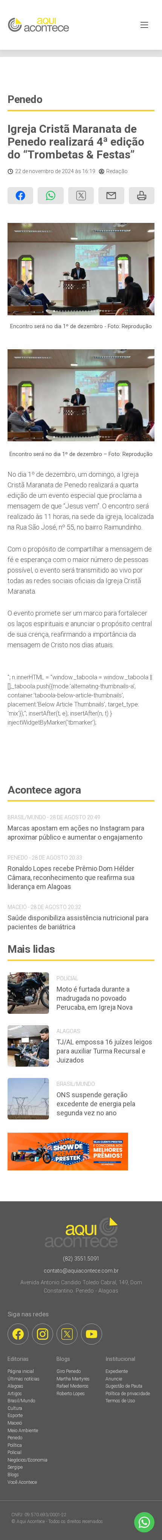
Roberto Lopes (71, 1393)
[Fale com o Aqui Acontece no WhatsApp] (144, 1522)
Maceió (15, 1423)
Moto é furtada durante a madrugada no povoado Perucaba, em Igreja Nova (95, 998)
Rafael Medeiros (73, 1386)
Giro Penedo (69, 1371)
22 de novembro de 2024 (44, 171)
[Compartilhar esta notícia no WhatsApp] (50, 195)
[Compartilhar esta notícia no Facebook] (20, 195)
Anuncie (113, 1379)
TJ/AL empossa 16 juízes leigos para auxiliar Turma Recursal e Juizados (104, 1051)
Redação (117, 171)
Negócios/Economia (27, 1460)
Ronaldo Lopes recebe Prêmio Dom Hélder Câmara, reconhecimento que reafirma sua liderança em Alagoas (71, 877)
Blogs (13, 1474)
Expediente (116, 1371)
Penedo (25, 99)
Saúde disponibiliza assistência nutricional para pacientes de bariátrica (78, 922)
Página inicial (21, 1371)
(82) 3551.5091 (81, 1259)
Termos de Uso (120, 1400)
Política (15, 1445)
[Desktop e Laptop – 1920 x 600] (68, 1170)
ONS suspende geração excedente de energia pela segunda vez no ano (96, 1104)
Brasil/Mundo (21, 1400)
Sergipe (15, 1467)
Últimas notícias (24, 1379)
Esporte (15, 1415)
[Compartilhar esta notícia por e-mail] (111, 195)
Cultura (15, 1408)
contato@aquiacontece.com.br (81, 1271)
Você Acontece (22, 1482)
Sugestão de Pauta (123, 1386)
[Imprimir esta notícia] (141, 195)
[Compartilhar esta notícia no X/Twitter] (81, 195)
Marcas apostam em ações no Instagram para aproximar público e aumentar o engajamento (76, 832)
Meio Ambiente (23, 1430)
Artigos (15, 1393)
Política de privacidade (127, 1393)
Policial (14, 1452)
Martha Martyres (73, 1379)
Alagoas (15, 1386)
